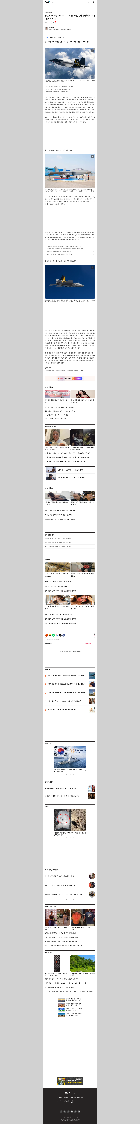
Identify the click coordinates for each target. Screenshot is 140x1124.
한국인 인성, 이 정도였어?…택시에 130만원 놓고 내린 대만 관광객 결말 (65, 249)
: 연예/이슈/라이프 (51, 870)
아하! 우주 (59, 1101)
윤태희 (50, 27)
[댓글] (54, 22)
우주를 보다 (80, 1097)
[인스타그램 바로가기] (71, 1111)
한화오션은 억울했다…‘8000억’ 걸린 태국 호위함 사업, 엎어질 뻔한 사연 (65, 246)
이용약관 (63, 1117)
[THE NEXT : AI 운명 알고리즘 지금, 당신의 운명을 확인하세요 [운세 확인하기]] (70, 378)
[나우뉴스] (49, 2)
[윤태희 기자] (46, 29)
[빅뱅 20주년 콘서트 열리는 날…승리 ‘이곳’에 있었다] (92, 885)
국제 (46, 12)
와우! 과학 (66, 1101)
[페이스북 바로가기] (61, 1111)
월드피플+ (66, 1097)
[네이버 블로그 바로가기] (79, 1111)
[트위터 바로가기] (64, 1111)
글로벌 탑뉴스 (48, 743)
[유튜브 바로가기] (68, 1111)
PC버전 (80, 1117)
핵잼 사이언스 (73, 1102)
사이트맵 (76, 1117)
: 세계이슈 (48, 952)
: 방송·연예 (50, 906)
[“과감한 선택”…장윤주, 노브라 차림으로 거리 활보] (92, 876)
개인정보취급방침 (69, 1117)
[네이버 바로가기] (75, 1111)
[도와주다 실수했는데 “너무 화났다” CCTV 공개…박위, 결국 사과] (92, 894)
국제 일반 (50, 12)
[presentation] (66, 775)
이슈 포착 (47, 806)
